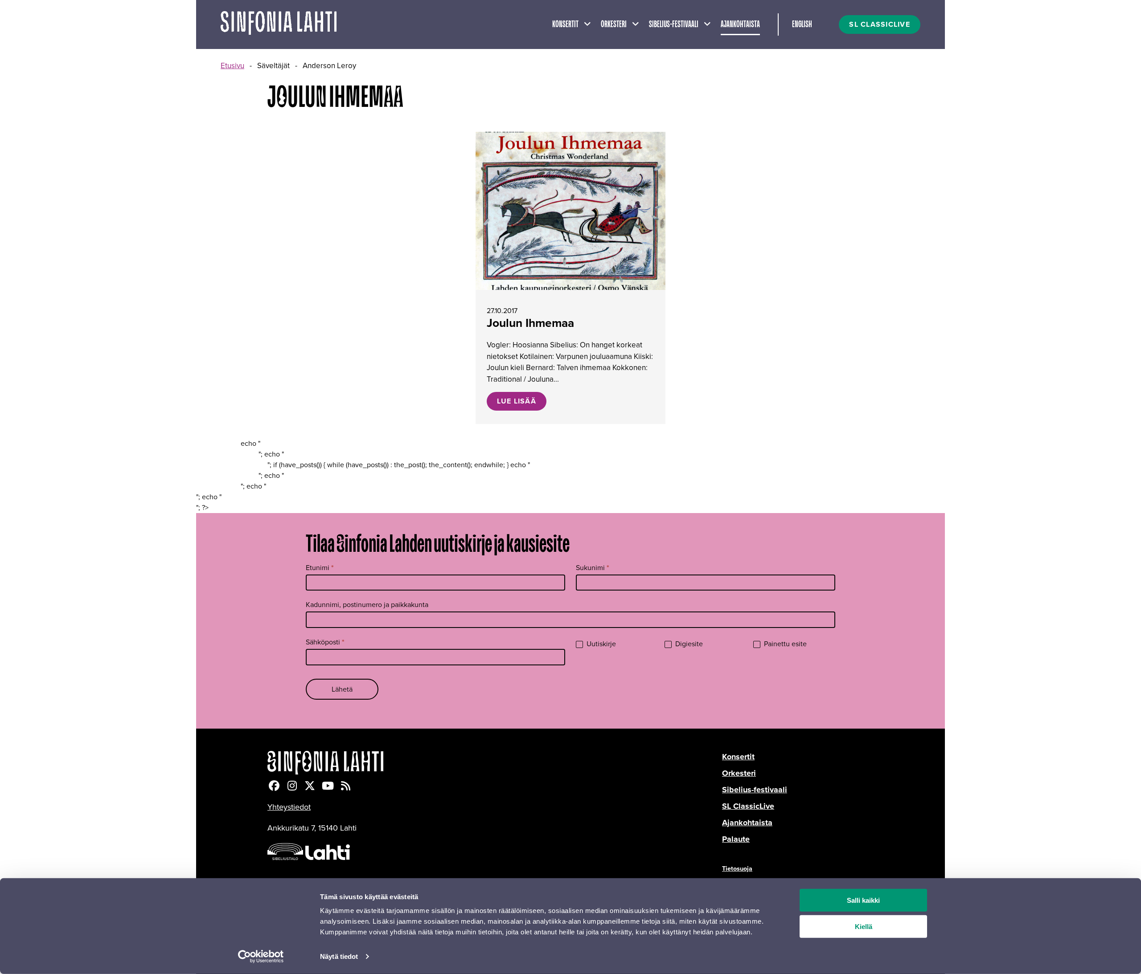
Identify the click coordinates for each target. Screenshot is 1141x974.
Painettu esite (784, 644)
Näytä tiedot (339, 956)
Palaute (736, 839)
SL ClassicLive (748, 806)
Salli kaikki (863, 900)
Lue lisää (516, 401)
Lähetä (342, 689)
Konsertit (565, 24)
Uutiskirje (600, 644)
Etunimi (320, 567)
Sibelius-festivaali (673, 24)
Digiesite (688, 644)
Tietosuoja (737, 868)
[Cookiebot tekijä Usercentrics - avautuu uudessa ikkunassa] (261, 956)
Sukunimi (592, 567)
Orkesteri (614, 24)
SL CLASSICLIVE (879, 24)
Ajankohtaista (740, 24)
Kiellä (863, 926)
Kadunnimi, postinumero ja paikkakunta (367, 604)
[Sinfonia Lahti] (494, 762)
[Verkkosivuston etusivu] (279, 24)
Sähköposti (325, 642)
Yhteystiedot (289, 807)
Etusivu (232, 65)
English (802, 24)
